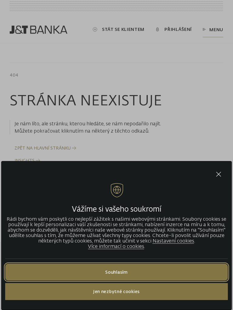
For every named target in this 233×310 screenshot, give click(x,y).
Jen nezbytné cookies (116, 291)
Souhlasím (116, 272)
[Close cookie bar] (218, 174)
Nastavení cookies (173, 240)
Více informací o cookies (116, 246)
